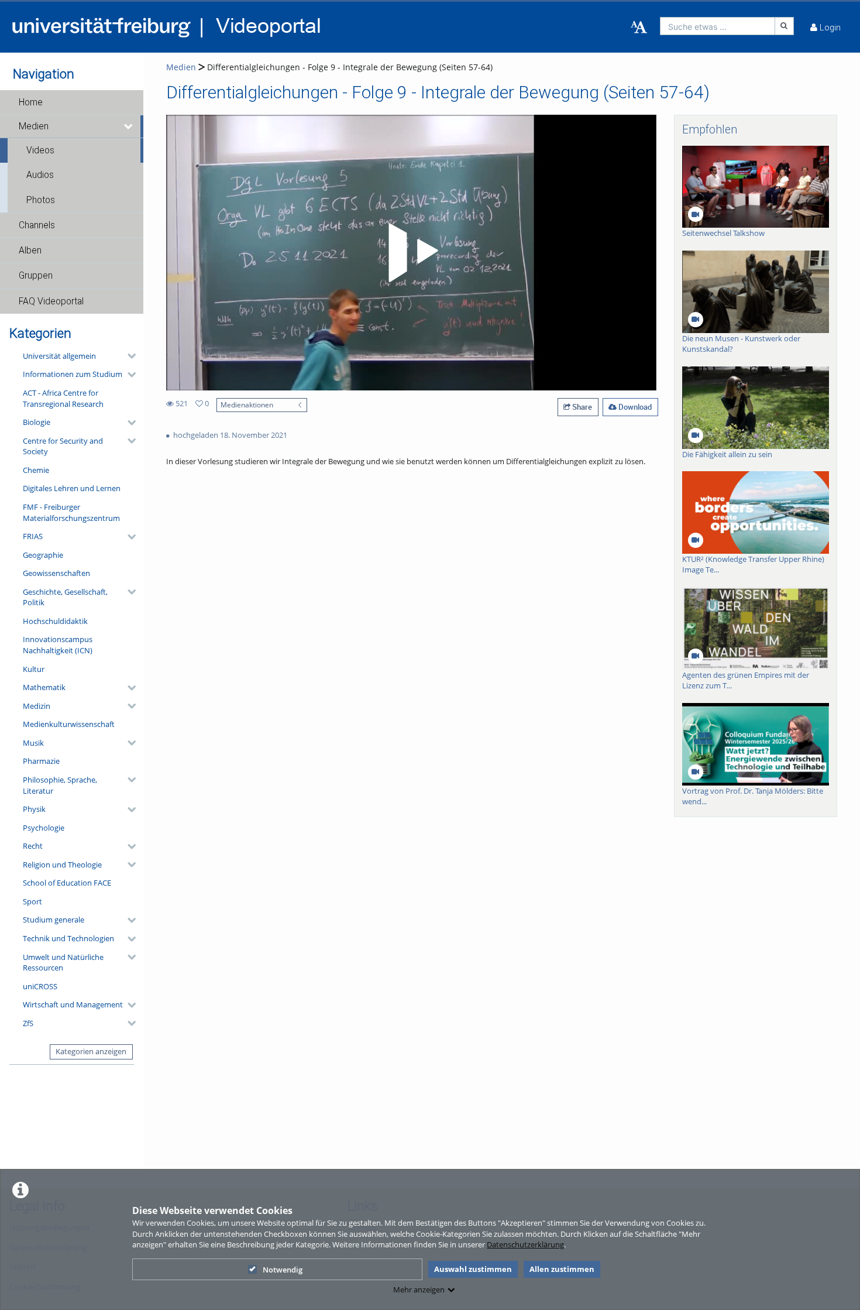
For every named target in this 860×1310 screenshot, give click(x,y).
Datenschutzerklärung (525, 1244)
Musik (33, 743)
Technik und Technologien (68, 938)
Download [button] (634, 407)
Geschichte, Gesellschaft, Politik (65, 597)
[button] (71, 102)
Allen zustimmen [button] (561, 1269)
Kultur (33, 669)
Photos (40, 200)
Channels (37, 225)
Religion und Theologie (62, 864)
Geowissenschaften (56, 573)
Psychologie (43, 827)
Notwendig (282, 1269)
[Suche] (784, 26)
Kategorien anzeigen (91, 1051)
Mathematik (44, 687)
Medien (34, 126)
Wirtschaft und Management (73, 1004)
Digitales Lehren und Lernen (72, 488)
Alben (30, 250)
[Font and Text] (639, 27)
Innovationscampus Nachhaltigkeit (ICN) (57, 645)
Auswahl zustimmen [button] (473, 1269)
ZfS (28, 1023)
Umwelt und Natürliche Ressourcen (63, 962)
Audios (40, 175)
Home (31, 102)
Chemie (36, 470)
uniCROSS (40, 986)
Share (581, 407)
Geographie (43, 555)
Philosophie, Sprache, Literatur (60, 785)
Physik (34, 809)
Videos (40, 150)
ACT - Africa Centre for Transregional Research (63, 398)
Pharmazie (41, 761)
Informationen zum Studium (72, 374)
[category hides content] (128, 356)
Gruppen (36, 275)
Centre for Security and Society (63, 446)
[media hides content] (129, 126)
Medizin (36, 706)
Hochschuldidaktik (55, 621)
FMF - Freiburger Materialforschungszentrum (71, 512)
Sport (32, 901)
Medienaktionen (247, 404)
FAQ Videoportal (51, 301)
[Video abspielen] (411, 253)
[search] (717, 26)
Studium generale (53, 919)
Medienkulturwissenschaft (69, 724)
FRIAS (33, 536)
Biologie (36, 422)
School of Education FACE (67, 882)
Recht (33, 846)
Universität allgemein (59, 356)
